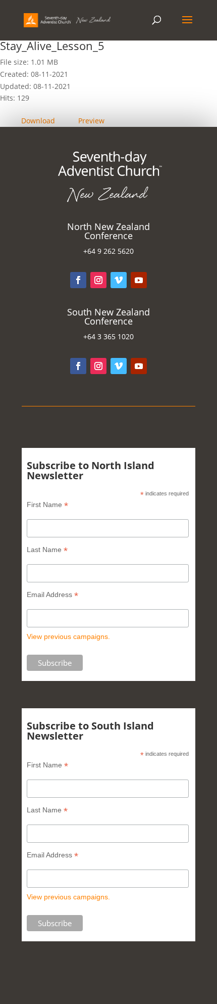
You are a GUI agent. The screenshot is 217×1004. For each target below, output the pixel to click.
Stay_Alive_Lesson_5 (52, 45)
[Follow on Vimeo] (119, 280)
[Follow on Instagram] (98, 280)
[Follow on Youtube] (139, 280)
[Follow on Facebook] (78, 280)
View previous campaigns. (68, 636)
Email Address (52, 595)
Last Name (47, 550)
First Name (47, 505)
